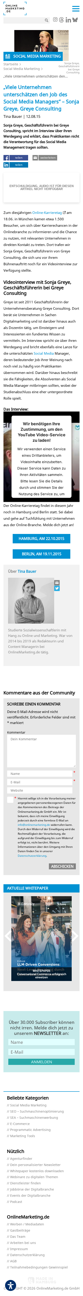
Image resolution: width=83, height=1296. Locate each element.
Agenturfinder (21, 1159)
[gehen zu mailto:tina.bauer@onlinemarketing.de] (57, 583)
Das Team (17, 1237)
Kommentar (16, 733)
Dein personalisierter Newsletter (35, 1165)
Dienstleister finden (25, 1183)
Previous (10, 936)
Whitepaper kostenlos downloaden (37, 1171)
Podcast (16, 1202)
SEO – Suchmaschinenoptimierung (37, 1112)
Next (72, 936)
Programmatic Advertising (30, 1130)
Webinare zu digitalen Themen (34, 1177)
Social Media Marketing (21, 68)
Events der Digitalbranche (30, 1196)
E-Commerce (20, 1124)
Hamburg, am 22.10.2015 (41, 538)
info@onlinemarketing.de (34, 825)
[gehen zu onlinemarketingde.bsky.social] (75, 21)
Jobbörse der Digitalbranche (32, 1189)
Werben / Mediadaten (27, 1224)
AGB (13, 1261)
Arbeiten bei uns (23, 1243)
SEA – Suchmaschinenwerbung (34, 1118)
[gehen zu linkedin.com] (68, 21)
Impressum (19, 1249)
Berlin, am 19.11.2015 (41, 553)
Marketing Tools (22, 1136)
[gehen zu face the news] (57, 588)
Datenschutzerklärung (32, 856)
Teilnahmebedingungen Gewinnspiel (39, 1267)
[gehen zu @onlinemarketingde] (61, 21)
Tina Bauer (27, 571)
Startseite (10, 64)
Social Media (44, 353)
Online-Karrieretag (47, 212)
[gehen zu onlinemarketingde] (55, 19)
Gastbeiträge (20, 1230)
